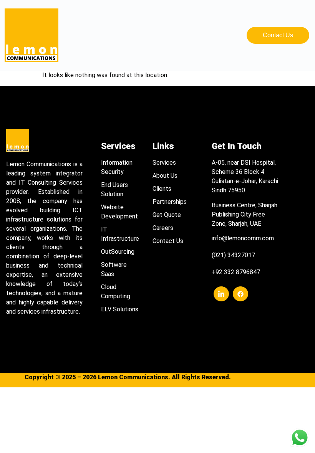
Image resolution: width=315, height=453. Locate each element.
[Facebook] (240, 293)
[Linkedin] (221, 293)
